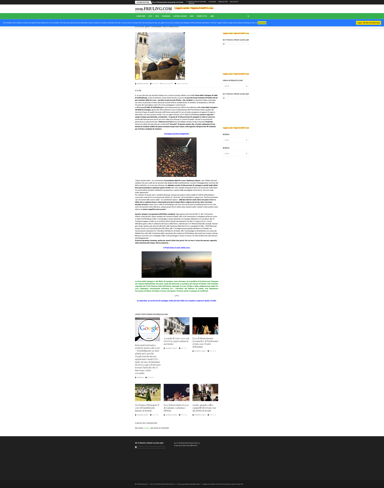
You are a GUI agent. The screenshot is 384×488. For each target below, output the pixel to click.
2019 (150, 16)
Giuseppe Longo (142, 83)
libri (212, 16)
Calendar (212, 1)
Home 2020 (140, 16)
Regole (191, 3)
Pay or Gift (234, 1)
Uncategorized (167, 83)
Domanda (166, 16)
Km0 (191, 16)
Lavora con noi (180, 16)
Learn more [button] (262, 23)
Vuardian (140, 377)
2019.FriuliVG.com (153, 8)
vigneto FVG (201, 16)
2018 (157, 16)
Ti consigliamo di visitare (196, 1)
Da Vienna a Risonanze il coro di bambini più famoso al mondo (175, 2)
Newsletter (223, 1)
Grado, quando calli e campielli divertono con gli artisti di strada (204, 407)
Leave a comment (182, 83)
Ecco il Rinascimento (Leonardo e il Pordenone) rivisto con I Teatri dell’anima (205, 342)
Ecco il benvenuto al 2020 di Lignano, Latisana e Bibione (176, 407)
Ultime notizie (143, 2)
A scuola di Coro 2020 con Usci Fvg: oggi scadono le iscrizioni (176, 341)
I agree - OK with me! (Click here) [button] (368, 23)
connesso (147, 428)
